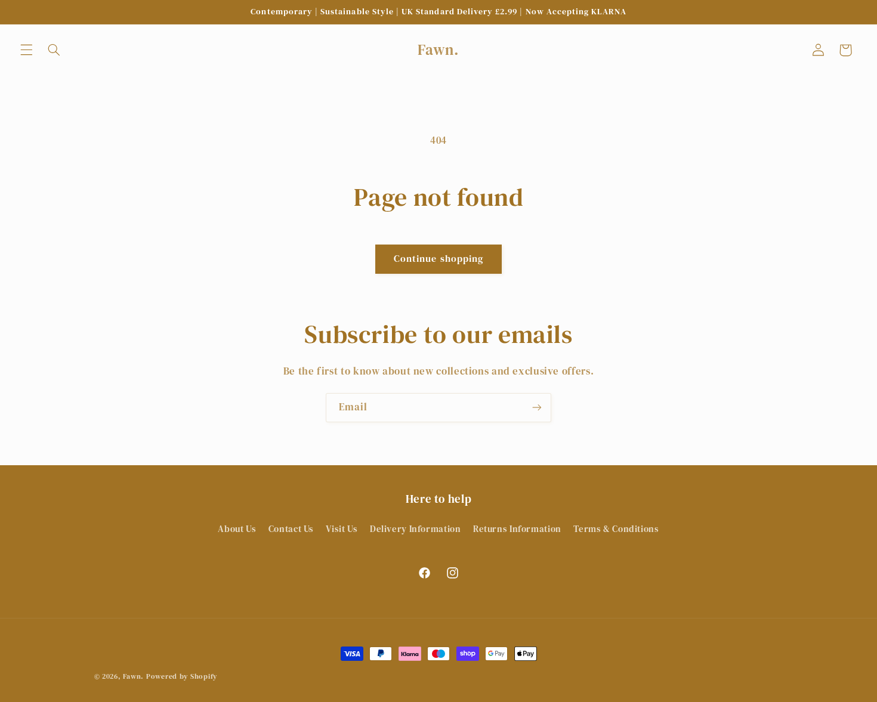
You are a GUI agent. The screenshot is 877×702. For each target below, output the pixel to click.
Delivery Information (415, 529)
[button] (26, 50)
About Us (237, 529)
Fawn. (133, 676)
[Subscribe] (537, 407)
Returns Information (517, 529)
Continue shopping (438, 258)
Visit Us (341, 529)
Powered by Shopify (181, 676)
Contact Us (291, 529)
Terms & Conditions (616, 529)
